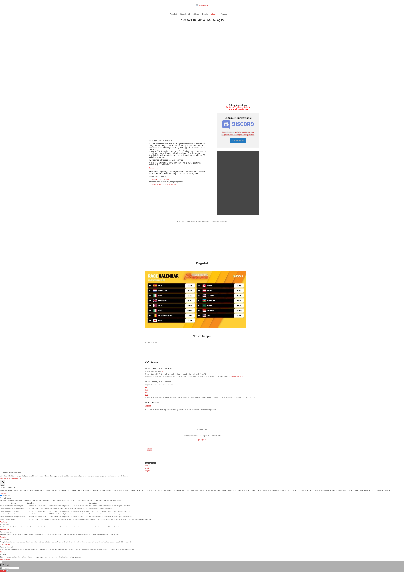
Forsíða (149, 449)
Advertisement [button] (5, 544)
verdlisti (149, 450)
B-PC (146, 395)
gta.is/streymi (163, 164)
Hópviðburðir (185, 14)
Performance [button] (4, 529)
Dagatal (205, 14)
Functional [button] (3, 522)
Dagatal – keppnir (155, 168)
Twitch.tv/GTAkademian (237, 109)
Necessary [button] (3, 493)
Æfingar (196, 14)
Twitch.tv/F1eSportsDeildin (238, 107)
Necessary (6, 495)
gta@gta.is (202, 440)
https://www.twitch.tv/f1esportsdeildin (162, 184)
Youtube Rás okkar (237, 376)
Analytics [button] (3, 537)
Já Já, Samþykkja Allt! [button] (14, 478)
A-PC (146, 392)
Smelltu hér (238, 140)
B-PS (146, 390)
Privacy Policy (151, 463)
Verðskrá (173, 14)
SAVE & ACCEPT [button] (5, 559)
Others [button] (2, 552)
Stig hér (148, 406)
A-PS (146, 387)
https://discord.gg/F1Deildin (159, 179)
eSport (213, 14)
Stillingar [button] (3, 478)
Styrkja (3, 571)
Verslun (224, 14)
